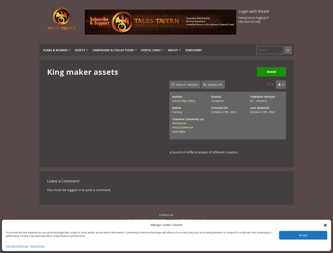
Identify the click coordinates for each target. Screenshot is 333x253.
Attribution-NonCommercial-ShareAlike (183, 127)
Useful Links (151, 50)
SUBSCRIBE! (193, 50)
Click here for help (249, 21)
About (173, 50)
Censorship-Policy (183, 101)
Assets (80, 50)
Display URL (215, 84)
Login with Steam (254, 11)
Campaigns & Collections (113, 50)
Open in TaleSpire (186, 84)
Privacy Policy (37, 246)
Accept (303, 235)
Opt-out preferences (17, 246)
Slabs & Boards (55, 50)
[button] (325, 225)
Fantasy (177, 112)
